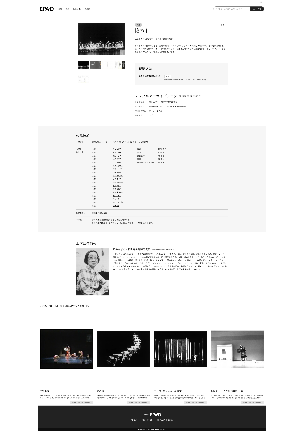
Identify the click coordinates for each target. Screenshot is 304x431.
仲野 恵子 (117, 159)
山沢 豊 (116, 205)
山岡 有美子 (118, 182)
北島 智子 (117, 185)
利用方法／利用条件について (190, 96)
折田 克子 (162, 149)
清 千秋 (161, 159)
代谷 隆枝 (117, 162)
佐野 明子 (117, 179)
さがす (259, 9)
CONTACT (147, 420)
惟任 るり (117, 156)
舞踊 (67, 9)
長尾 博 (116, 199)
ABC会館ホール (133, 142)
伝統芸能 (77, 9)
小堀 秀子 (117, 172)
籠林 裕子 (117, 195)
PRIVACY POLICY (165, 420)
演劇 (60, 9)
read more (196, 269)
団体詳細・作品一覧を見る (162, 249)
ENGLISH (259, 2)
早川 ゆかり (118, 176)
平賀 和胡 (117, 189)
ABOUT (134, 420)
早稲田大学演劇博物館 (148, 76)
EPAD (150, 430)
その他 (87, 9)
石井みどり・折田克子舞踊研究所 (158, 39)
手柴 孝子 (117, 149)
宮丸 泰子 (117, 152)
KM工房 (161, 162)
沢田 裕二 (162, 152)
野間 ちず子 (118, 169)
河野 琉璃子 (118, 166)
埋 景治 (161, 156)
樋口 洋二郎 (118, 202)
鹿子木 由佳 (118, 192)
